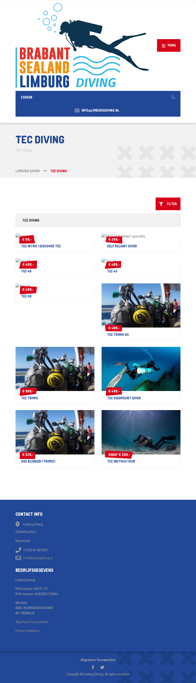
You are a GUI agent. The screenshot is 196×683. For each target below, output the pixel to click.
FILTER (171, 204)
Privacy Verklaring (27, 631)
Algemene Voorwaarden (32, 622)
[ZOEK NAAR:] (98, 97)
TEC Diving (30, 220)
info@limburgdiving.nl (37, 558)
